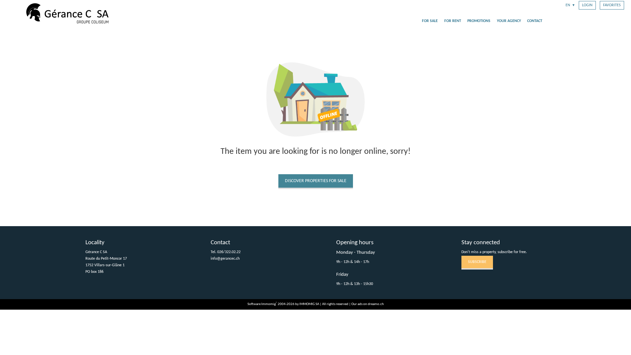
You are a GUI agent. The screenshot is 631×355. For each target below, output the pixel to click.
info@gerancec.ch (225, 259)
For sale (430, 21)
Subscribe (477, 262)
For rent (452, 21)
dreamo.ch (376, 304)
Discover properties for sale (315, 180)
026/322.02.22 (229, 252)
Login (587, 5)
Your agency (509, 21)
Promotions (478, 21)
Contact (534, 21)
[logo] (67, 13)
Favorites (612, 5)
